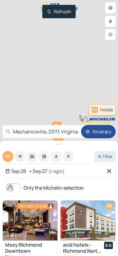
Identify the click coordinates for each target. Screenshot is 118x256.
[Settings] (110, 21)
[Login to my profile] (110, 7)
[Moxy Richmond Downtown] (30, 220)
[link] (102, 109)
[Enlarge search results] (59, 144)
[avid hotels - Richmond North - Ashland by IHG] (88, 220)
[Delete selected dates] (110, 171)
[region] (30, 220)
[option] (7, 156)
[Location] (110, 34)
